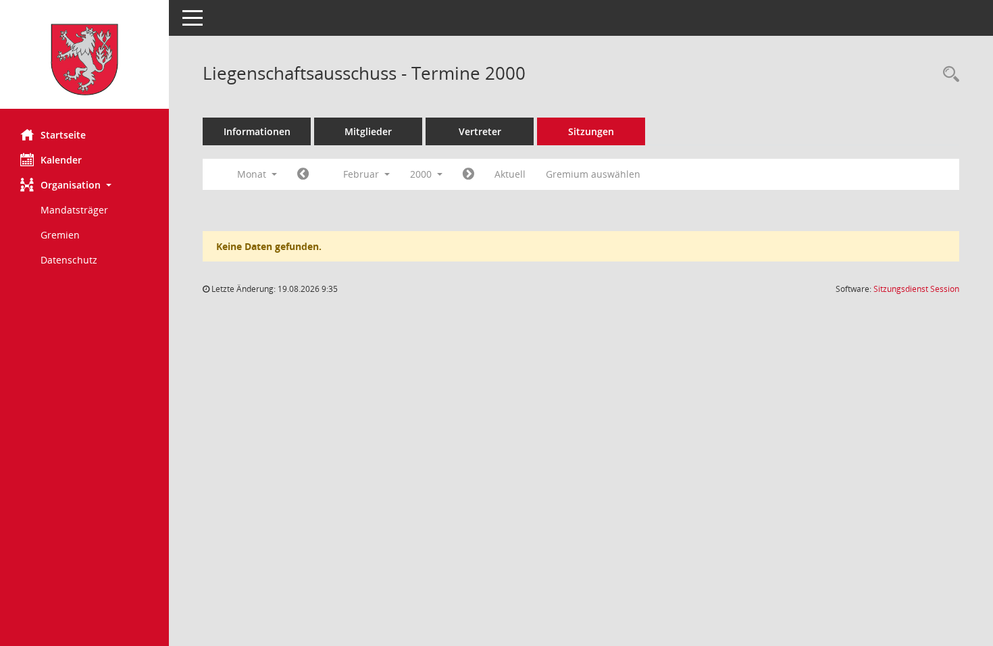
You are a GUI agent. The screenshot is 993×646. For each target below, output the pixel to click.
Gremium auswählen (593, 174)
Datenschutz (69, 259)
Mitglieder (368, 131)
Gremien (60, 234)
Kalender (61, 159)
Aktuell (510, 174)
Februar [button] (362, 174)
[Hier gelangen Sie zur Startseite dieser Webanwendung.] (84, 59)
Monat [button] (253, 174)
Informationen (257, 131)
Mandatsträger (74, 209)
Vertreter (480, 131)
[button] (84, 184)
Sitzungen (591, 131)
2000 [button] (422, 174)
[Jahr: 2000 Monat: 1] (303, 174)
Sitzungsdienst (916, 289)
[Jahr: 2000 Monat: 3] (468, 174)
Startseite (63, 134)
